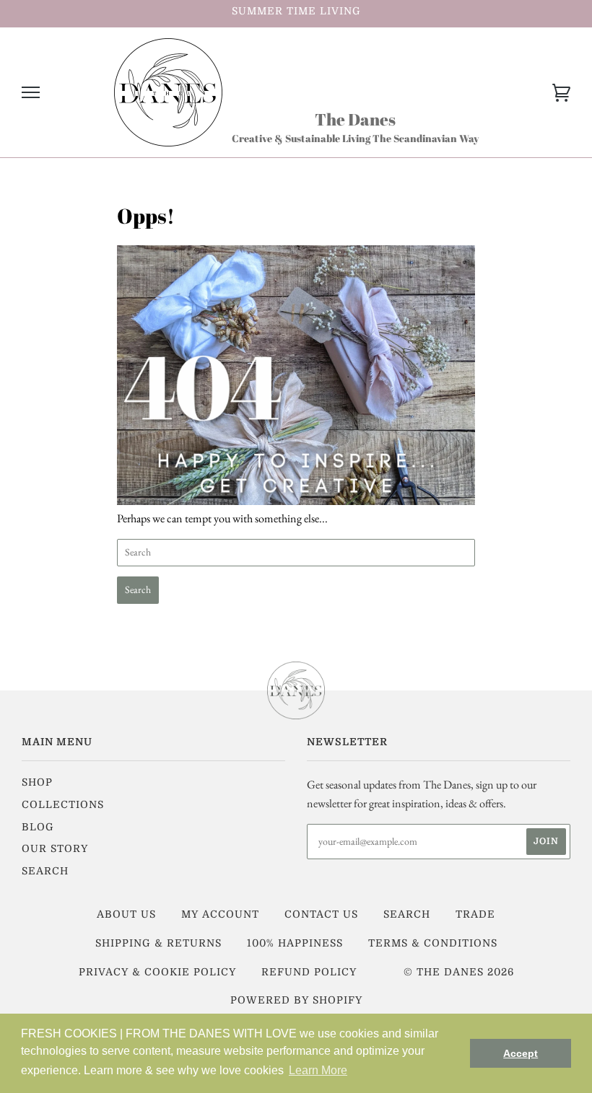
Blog (38, 827)
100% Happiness (295, 943)
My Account (220, 914)
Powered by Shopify (296, 1000)
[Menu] (31, 93)
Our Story (55, 848)
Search (45, 871)
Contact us (321, 914)
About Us (126, 914)
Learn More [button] (318, 1070)
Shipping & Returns (158, 943)
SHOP (37, 782)
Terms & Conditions (432, 943)
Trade (475, 914)
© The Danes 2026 (459, 972)
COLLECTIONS (63, 804)
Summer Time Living (296, 11)
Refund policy (309, 972)
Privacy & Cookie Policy (157, 972)
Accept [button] (520, 1053)
